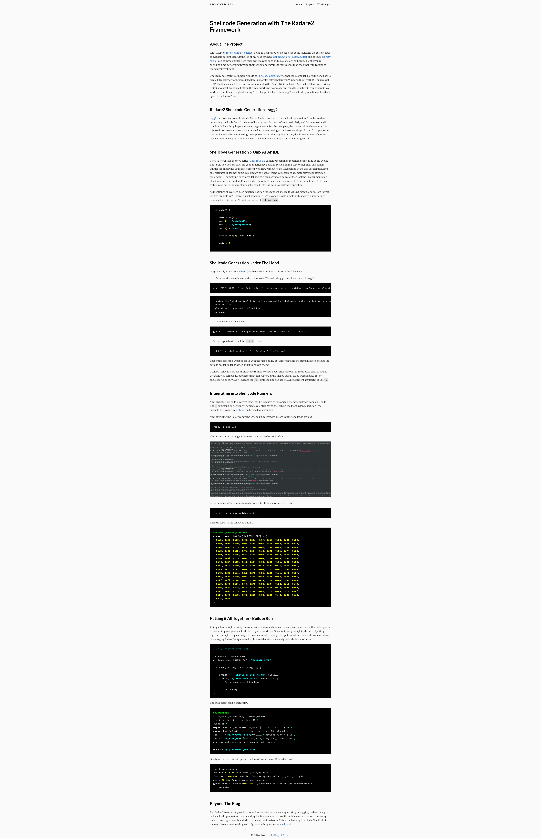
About (299, 4)
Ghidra (286, 56)
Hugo (277, 835)
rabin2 (242, 271)
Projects (310, 4)
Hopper (277, 56)
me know (285, 824)
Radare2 (295, 56)
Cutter (303, 56)
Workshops (323, 4)
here (241, 410)
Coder (286, 835)
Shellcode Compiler (268, 75)
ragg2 (213, 118)
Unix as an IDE (257, 160)
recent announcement (238, 52)
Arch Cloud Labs (221, 4)
